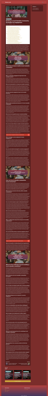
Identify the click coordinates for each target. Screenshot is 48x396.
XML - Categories (7, 390)
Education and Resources (36, 9)
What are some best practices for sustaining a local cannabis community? (14, 42)
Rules (5, 389)
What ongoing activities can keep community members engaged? (13, 43)
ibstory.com (8, 2)
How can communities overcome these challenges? (12, 40)
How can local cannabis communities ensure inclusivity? (12, 33)
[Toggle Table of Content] (28, 26)
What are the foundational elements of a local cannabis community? (14, 29)
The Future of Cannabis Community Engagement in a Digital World (8, 375)
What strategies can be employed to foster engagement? (13, 31)
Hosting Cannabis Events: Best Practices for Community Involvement (26, 375)
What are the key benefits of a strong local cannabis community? (13, 28)
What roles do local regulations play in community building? (13, 30)
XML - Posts (6, 391)
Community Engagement (36, 8)
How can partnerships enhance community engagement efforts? (13, 36)
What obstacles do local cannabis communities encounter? (13, 38)
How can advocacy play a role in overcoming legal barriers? (13, 41)
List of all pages (26, 389)
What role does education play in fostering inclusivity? (12, 35)
